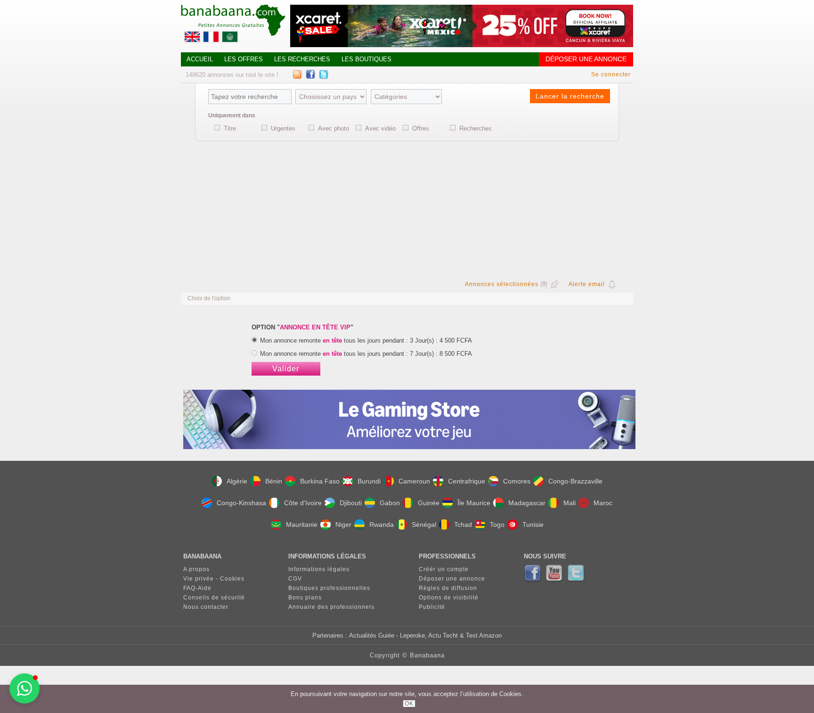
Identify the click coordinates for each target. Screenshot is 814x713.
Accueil (200, 59)
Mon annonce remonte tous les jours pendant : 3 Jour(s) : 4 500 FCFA (366, 340)
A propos (196, 569)
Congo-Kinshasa (241, 503)
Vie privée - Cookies (213, 578)
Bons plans (305, 597)
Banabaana (427, 655)
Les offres (243, 59)
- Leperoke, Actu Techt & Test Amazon (448, 635)
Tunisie (533, 524)
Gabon (390, 503)
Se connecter (611, 74)
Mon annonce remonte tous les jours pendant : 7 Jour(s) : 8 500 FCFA (366, 353)
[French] (212, 39)
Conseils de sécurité (214, 597)
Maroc (603, 503)
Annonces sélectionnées (501, 284)
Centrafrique (466, 481)
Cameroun (414, 481)
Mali (569, 503)
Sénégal (424, 524)
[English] (193, 39)
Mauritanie (301, 524)
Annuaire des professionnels (331, 607)
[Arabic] (230, 39)
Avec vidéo (380, 128)
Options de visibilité (449, 597)
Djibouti (351, 503)
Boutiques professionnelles (329, 588)
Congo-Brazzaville (575, 481)
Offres (420, 128)
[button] (24, 688)
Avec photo (333, 128)
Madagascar (526, 503)
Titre (230, 128)
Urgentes (283, 128)
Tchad (463, 524)
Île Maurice (473, 503)
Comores (516, 481)
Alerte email (587, 284)
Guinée (429, 503)
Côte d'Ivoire (303, 503)
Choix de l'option (208, 298)
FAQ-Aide (197, 588)
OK (409, 703)
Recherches (475, 128)
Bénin (273, 481)
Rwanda (381, 524)
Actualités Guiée (371, 635)
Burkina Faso (320, 481)
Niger (343, 524)
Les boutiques (366, 59)
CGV (295, 578)
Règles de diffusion (448, 588)
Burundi (369, 481)
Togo (497, 524)
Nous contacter (205, 607)
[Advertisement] (407, 209)
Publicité (432, 607)
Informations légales (319, 569)
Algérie (237, 481)
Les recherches (302, 59)
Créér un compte (444, 569)
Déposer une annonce (586, 59)
